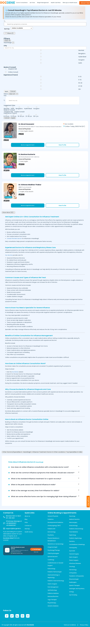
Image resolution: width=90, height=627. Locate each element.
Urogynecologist (52, 547)
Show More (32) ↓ (8, 212)
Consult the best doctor (14, 238)
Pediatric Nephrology (75, 538)
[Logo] (7, 2)
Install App (36, 549)
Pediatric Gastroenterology (56, 581)
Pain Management (53, 587)
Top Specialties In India (74, 452)
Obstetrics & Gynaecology (55, 544)
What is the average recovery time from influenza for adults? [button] (35, 490)
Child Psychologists (53, 553)
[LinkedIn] (17, 616)
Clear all (12, 94)
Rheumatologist (74, 579)
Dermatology (52, 532)
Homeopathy (73, 547)
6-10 (79, 76)
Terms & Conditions (70, 625)
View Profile (62, 145)
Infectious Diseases (75, 563)
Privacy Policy (84, 625)
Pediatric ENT (51, 529)
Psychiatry (51, 535)
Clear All (7, 41)
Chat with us (88, 501)
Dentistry (72, 541)
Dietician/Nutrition (53, 596)
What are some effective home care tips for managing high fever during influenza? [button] (44, 496)
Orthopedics (73, 573)
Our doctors (9, 255)
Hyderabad (82, 56)
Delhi (80, 63)
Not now (36, 552)
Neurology (72, 516)
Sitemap (27, 529)
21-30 (80, 86)
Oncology (72, 566)
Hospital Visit (12, 69)
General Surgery (74, 554)
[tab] (45, 467)
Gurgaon (81, 60)
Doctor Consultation (22, 2)
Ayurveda (72, 551)
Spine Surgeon (73, 557)
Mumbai (81, 50)
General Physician (53, 516)
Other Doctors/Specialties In (16, 452)
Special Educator (53, 556)
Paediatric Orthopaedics (76, 576)
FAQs (26, 522)
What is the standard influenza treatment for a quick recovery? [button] (36, 479)
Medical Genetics (74, 519)
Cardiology (51, 560)
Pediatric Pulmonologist (55, 572)
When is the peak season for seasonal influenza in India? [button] (33, 484)
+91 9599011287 (11, 525)
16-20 (80, 83)
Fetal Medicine (73, 532)
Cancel (12, 91)
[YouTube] (28, 616)
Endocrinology (73, 525)
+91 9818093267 (11, 523)
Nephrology (72, 535)
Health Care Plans (56, 2)
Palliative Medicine (53, 593)
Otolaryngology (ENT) (54, 525)
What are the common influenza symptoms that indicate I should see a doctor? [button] (42, 473)
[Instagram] (22, 616)
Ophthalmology (52, 590)
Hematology (73, 570)
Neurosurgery (73, 522)
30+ (79, 89)
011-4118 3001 (10, 518)
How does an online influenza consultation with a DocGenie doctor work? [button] (40, 467)
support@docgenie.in (13, 528)
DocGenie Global (8, 538)
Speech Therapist (74, 585)
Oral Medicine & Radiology (77, 544)
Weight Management (43, 2)
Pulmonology (51, 568)
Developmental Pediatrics (55, 522)
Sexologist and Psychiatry (76, 588)
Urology (71, 592)
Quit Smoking (73, 595)
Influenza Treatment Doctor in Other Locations (48, 452)
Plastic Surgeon (73, 560)
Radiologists (72, 582)
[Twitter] (12, 616)
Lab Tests (32, 2)
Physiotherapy (52, 603)
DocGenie (15, 372)
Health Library (29, 532)
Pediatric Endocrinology (76, 529)
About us (27, 516)
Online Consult (13, 72)
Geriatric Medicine (53, 606)
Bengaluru (81, 53)
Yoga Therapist (52, 599)
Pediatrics (51, 519)
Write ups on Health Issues (70, 2)
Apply (6, 91)
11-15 (79, 80)
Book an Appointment (27, 145)
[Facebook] (6, 616)
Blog (26, 519)
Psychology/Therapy (54, 550)
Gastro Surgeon (52, 584)
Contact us (28, 525)
